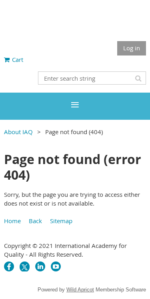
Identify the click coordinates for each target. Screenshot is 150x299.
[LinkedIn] (40, 266)
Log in (131, 48)
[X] (25, 266)
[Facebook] (9, 266)
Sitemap (61, 221)
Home (12, 221)
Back (35, 221)
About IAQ (18, 132)
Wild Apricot (80, 290)
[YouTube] (56, 266)
